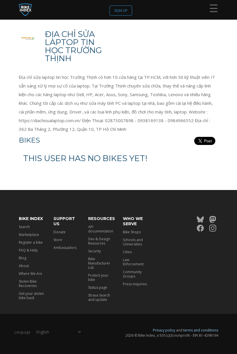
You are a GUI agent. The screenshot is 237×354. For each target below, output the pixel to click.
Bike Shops (132, 232)
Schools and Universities (133, 242)
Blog (22, 258)
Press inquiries (135, 284)
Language (22, 332)
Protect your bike (98, 277)
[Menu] (213, 9)
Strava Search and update (99, 297)
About (24, 265)
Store (57, 239)
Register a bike (31, 242)
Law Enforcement (133, 262)
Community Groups (132, 274)
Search (24, 226)
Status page (97, 287)
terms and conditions (200, 330)
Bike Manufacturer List (99, 263)
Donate (59, 232)
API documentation (100, 229)
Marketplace (29, 234)
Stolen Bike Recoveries (28, 283)
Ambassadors (65, 247)
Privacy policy (164, 330)
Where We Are (30, 273)
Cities (127, 251)
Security (94, 251)
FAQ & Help (28, 250)
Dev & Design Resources (99, 241)
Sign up (120, 10)
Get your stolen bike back (31, 295)
